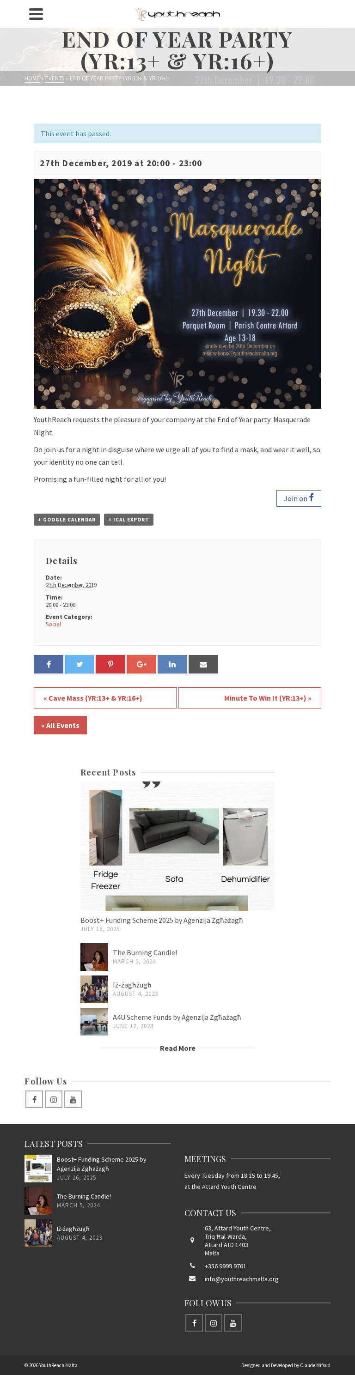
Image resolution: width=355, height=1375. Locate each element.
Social (53, 624)
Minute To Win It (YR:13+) (268, 698)
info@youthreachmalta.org (242, 1279)
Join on (296, 498)
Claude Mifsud (315, 1365)
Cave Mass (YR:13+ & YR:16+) (92, 698)
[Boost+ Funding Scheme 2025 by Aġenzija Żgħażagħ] (177, 846)
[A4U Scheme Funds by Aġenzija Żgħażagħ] (94, 1022)
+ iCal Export (128, 519)
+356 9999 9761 (225, 1266)
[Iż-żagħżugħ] (94, 989)
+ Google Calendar (67, 519)
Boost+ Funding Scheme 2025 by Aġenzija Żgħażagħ (161, 920)
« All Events (60, 725)
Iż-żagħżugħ (132, 984)
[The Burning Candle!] (94, 957)
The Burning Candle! (145, 952)
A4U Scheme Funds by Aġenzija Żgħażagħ (177, 1017)
